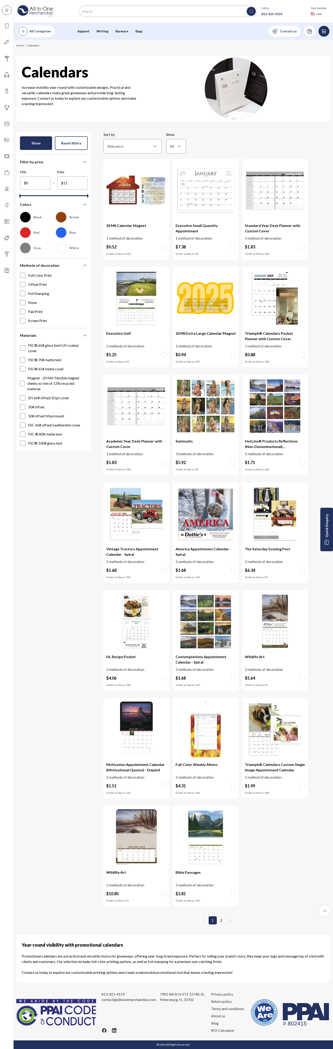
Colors (25, 204)
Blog (215, 1023)
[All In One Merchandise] (35, 11)
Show (36, 143)
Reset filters (71, 143)
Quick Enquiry (326, 525)
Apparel (83, 31)
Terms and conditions (227, 1008)
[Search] (251, 11)
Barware (122, 31)
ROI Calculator (222, 1030)
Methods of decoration (39, 265)
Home (20, 45)
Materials (28, 335)
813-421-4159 (271, 14)
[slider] (20, 196)
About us (218, 1016)
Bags (139, 31)
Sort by (109, 134)
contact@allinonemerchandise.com (128, 999)
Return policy (221, 1001)
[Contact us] (284, 31)
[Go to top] (324, 910)
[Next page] (230, 920)
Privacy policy (222, 994)
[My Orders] (309, 31)
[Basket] (324, 31)
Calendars (33, 45)
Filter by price (31, 162)
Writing (102, 31)
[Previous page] (204, 920)
